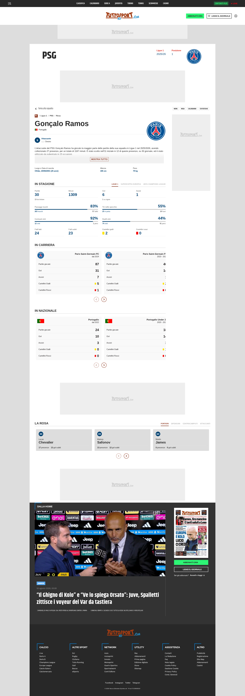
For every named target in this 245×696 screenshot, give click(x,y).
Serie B (42, 659)
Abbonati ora (190, 562)
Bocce (74, 668)
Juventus (118, 3)
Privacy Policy (171, 671)
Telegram (136, 683)
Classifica (80, 3)
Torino (130, 3)
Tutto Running (78, 662)
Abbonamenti (139, 656)
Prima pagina (139, 659)
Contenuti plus (221, 3)
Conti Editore (109, 671)
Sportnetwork (110, 668)
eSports (75, 671)
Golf (74, 665)
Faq (166, 659)
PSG (51, 116)
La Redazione (170, 656)
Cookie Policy (170, 665)
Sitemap (137, 668)
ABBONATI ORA (195, 16)
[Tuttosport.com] (122, 16)
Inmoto (107, 659)
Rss (135, 653)
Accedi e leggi (196, 575)
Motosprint (108, 662)
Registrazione (202, 656)
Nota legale (169, 662)
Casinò (166, 3)
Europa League (45, 665)
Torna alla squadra (45, 108)
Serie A (107, 3)
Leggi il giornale (220, 16)
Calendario (94, 3)
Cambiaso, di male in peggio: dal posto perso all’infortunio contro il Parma (62, 610)
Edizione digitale (141, 662)
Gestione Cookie (171, 668)
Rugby (74, 656)
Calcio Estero (45, 668)
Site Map (200, 659)
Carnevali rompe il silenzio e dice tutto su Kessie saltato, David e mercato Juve (117, 610)
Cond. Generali (171, 674)
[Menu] (9, 3)
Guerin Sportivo (110, 665)
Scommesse (153, 3)
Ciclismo (75, 659)
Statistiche (204, 108)
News (175, 108)
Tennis (141, 3)
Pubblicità (201, 653)
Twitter (128, 683)
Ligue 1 (44, 116)
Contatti (168, 653)
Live (235, 3)
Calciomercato (45, 671)
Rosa (183, 108)
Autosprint (108, 656)
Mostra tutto (99, 159)
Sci (73, 653)
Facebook (109, 683)
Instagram (119, 683)
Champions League (47, 662)
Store (136, 665)
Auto (106, 653)
